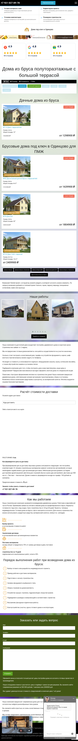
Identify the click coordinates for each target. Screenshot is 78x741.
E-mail (4, 640)
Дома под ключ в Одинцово (42, 29)
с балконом (22, 86)
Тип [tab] (6, 81)
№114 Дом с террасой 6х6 (12, 127)
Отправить (7, 673)
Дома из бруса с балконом (22, 270)
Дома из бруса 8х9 (37, 270)
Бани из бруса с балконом (67, 270)
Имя (4, 625)
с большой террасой (34, 86)
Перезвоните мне (48, 3)
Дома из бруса (8, 270)
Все (33, 81)
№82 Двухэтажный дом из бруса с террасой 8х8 (20, 178)
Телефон (5, 632)
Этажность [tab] (25, 81)
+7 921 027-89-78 (10, 3)
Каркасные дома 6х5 (51, 270)
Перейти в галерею (39, 336)
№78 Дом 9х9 (8, 216)
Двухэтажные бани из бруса (39, 274)
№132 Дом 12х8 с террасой (12, 254)
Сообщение (6, 648)
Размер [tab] (14, 81)
